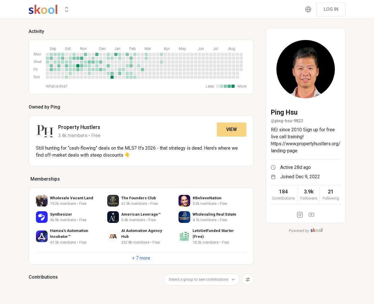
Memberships (45, 179)
